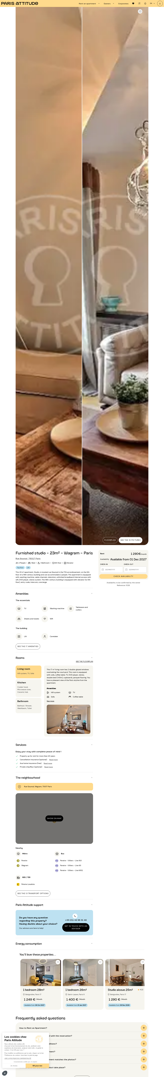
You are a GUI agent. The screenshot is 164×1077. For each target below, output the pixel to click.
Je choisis (13, 1066)
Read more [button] (53, 759)
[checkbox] (140, 11)
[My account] (160, 3)
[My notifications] (145, 3)
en (151, 3)
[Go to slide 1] (39, 982)
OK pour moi (37, 1066)
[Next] (145, 276)
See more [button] (50, 701)
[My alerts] (139, 3)
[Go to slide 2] (42, 982)
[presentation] (89, 3)
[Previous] (19, 276)
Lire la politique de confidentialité (17, 1058)
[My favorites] (133, 3)
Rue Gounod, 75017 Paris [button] (28, 558)
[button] (4, 1073)
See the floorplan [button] (84, 661)
